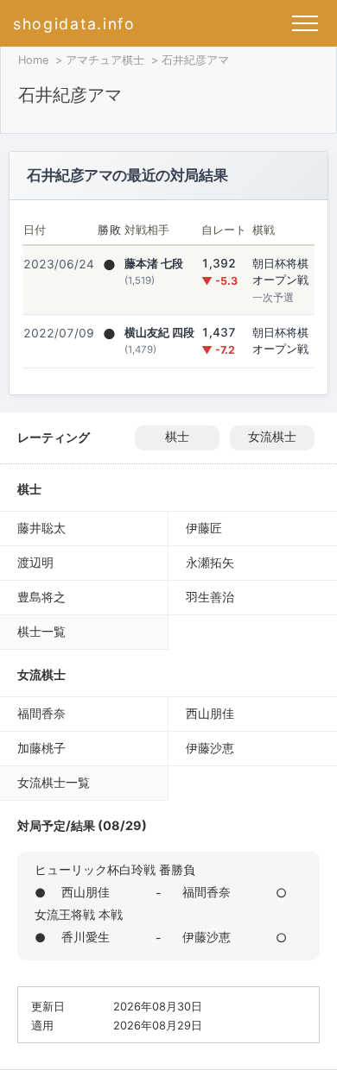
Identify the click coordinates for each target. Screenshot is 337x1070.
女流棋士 (272, 437)
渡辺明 (35, 562)
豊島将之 (41, 596)
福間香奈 (41, 713)
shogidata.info (74, 24)
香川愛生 (85, 936)
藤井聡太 (41, 527)
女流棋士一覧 (53, 782)
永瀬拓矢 (210, 562)
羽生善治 (210, 596)
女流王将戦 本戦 (79, 914)
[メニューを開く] (305, 23)
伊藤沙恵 (210, 747)
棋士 (177, 437)
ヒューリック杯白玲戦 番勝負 (115, 869)
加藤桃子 (41, 747)
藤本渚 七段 (153, 263)
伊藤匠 (204, 527)
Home (33, 60)
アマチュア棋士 (105, 60)
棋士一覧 (41, 631)
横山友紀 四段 (159, 332)
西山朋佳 (210, 713)
